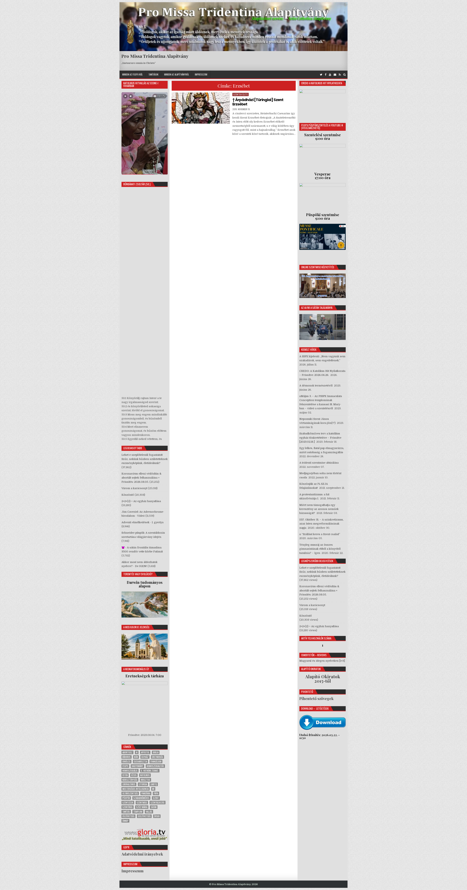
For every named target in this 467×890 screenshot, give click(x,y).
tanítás (126, 811)
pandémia (145, 793)
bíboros (126, 757)
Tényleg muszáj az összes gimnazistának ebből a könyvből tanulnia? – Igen (320, 548)
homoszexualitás (155, 766)
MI (153, 789)
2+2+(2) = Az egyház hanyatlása (141, 501)
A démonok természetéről (316, 385)
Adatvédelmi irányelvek (142, 854)
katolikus (145, 775)
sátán (154, 807)
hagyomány (137, 766)
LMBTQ (153, 784)
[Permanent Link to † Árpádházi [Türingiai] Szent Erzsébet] (201, 108)
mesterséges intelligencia (135, 789)
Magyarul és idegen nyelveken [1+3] (322, 660)
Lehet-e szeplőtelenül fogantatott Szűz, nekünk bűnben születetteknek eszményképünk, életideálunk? (144, 459)
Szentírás (127, 807)
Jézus (134, 775)
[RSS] (340, 75)
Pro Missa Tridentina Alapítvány (154, 56)
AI (137, 752)
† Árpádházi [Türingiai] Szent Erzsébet (257, 102)
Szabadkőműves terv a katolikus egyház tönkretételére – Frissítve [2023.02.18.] (320, 437)
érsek (157, 816)
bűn (136, 757)
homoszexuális (130, 770)
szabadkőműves (141, 798)
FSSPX (125, 766)
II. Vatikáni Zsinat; (150, 770)
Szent (156, 798)
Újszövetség (144, 816)
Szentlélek (127, 802)
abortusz (127, 752)
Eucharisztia (140, 761)
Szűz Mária (141, 807)
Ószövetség (128, 816)
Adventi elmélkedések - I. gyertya (142, 522)
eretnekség (157, 757)
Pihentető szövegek (316, 698)
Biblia (156, 752)
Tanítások (153, 74)
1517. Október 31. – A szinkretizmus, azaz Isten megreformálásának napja (321, 523)
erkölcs (126, 761)
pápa (156, 793)
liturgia (143, 784)
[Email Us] (335, 75)
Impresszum (201, 74)
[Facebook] (325, 75)
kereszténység (129, 779)
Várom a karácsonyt (134, 488)
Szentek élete (240, 94)
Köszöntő (127, 494)
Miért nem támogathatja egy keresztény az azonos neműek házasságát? (319, 509)
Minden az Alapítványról (176, 74)
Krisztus (145, 779)
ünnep (125, 821)
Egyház (144, 757)
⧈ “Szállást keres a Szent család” (319, 534)
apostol (145, 752)
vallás (149, 811)
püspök (126, 798)
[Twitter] (321, 75)
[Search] (344, 75)
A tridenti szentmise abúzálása (319, 462)
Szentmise (142, 802)
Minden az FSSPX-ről (132, 74)
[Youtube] (330, 75)
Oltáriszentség (130, 793)
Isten (125, 775)
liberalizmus (128, 784)
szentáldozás (157, 802)
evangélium (155, 761)
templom (137, 811)
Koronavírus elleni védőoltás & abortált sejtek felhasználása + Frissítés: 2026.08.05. (141, 477)
